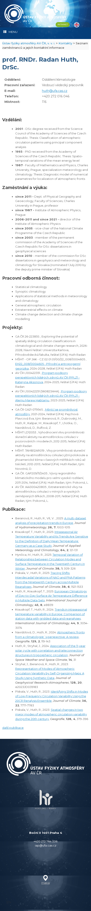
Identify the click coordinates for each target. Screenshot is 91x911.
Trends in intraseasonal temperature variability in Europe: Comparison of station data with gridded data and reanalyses (51, 614)
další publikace (13, 727)
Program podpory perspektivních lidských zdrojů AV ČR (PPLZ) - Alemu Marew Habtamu (51, 395)
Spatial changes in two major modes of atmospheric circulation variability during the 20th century (51, 714)
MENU (13, 32)
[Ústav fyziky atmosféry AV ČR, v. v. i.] (35, 13)
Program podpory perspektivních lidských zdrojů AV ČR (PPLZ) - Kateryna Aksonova (47, 377)
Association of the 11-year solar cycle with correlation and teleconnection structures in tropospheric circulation (50, 650)
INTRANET (62, 24)
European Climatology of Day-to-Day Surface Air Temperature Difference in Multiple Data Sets (51, 595)
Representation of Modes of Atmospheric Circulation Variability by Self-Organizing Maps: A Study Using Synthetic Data (49, 673)
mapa (45, 882)
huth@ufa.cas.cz (54, 91)
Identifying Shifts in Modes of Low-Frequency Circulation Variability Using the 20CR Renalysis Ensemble (51, 696)
